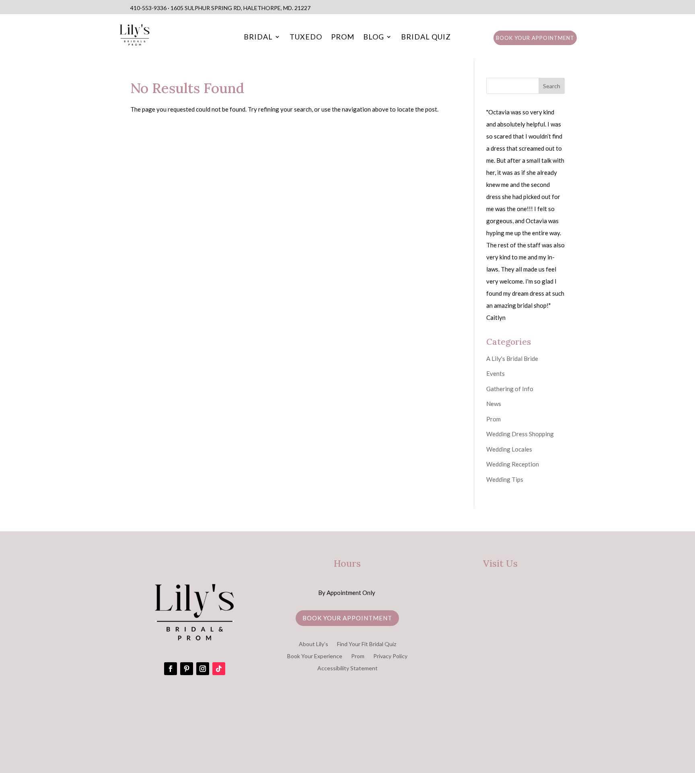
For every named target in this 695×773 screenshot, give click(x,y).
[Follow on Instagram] (202, 668)
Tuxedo (306, 37)
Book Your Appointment (535, 38)
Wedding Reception (512, 464)
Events (495, 373)
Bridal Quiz (426, 37)
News (493, 403)
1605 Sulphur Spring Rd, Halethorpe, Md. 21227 (240, 7)
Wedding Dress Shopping (520, 433)
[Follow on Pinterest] (186, 668)
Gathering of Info (509, 388)
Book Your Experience (314, 656)
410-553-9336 (148, 7)
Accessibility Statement (347, 668)
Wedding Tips (504, 479)
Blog (373, 37)
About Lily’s (313, 644)
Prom (342, 37)
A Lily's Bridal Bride (512, 358)
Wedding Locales (509, 449)
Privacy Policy (390, 656)
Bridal (258, 37)
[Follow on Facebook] (170, 668)
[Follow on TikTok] (218, 668)
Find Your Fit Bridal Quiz (366, 644)
